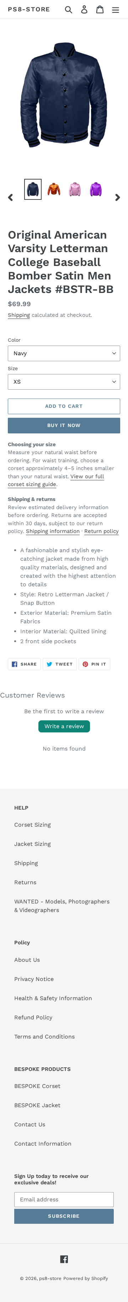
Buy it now (64, 425)
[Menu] (115, 9)
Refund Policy (33, 1017)
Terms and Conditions (44, 1036)
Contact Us (29, 1124)
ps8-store (29, 9)
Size (13, 368)
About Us (27, 959)
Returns (25, 882)
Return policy (101, 531)
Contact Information (42, 1143)
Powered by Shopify (85, 1278)
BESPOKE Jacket (37, 1105)
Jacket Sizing (32, 844)
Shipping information (53, 531)
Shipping (19, 315)
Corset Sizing (32, 824)
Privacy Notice (34, 979)
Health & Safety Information (53, 998)
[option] (32, 189)
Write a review (64, 726)
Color (14, 340)
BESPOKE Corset (37, 1086)
